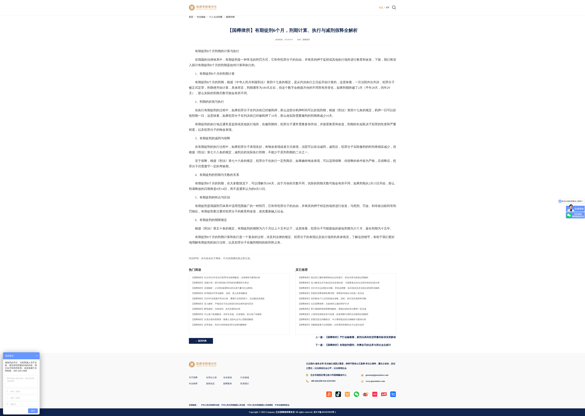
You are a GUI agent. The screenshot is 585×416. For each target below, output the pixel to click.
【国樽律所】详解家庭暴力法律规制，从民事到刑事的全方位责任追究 (331, 325)
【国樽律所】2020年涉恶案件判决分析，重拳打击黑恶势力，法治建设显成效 (227, 298)
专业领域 (201, 17)
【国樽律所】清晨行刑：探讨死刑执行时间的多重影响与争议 (220, 282)
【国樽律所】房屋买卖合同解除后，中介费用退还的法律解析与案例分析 (332, 319)
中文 (381, 8)
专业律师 (193, 383)
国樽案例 (227, 383)
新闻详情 (230, 17)
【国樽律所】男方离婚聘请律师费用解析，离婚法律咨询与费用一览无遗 (332, 309)
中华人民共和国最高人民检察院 (260, 405)
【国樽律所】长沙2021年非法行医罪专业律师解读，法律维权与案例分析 (225, 277)
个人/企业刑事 (215, 17)
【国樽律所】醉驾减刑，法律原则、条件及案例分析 (215, 309)
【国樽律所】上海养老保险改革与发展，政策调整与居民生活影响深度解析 (333, 314)
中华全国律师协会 (282, 405)
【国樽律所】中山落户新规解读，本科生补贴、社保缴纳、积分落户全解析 (226, 314)
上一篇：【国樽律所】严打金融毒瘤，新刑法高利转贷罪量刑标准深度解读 (355, 337)
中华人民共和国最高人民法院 (233, 405)
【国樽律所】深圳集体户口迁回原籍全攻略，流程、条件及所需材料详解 (332, 298)
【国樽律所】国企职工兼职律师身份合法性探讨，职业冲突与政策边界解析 (333, 277)
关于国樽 (193, 377)
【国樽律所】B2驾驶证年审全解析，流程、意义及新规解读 (219, 293)
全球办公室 (211, 377)
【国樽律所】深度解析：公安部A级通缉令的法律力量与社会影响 (221, 288)
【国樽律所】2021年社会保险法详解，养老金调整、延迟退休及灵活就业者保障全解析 (339, 288)
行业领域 (244, 377)
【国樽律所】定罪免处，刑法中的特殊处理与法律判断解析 (219, 325)
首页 (191, 17)
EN (387, 8)
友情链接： (193, 405)
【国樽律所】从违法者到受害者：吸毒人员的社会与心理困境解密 (222, 319)
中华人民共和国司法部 (210, 405)
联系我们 (244, 383)
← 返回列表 (201, 341)
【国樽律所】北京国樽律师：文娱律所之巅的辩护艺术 (323, 303)
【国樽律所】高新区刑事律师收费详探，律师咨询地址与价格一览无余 (331, 293)
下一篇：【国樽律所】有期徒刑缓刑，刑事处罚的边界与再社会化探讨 (353, 345)
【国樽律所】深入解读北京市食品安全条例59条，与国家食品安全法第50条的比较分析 (339, 282)
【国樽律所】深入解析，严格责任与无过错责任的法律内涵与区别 (222, 303)
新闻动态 (210, 383)
